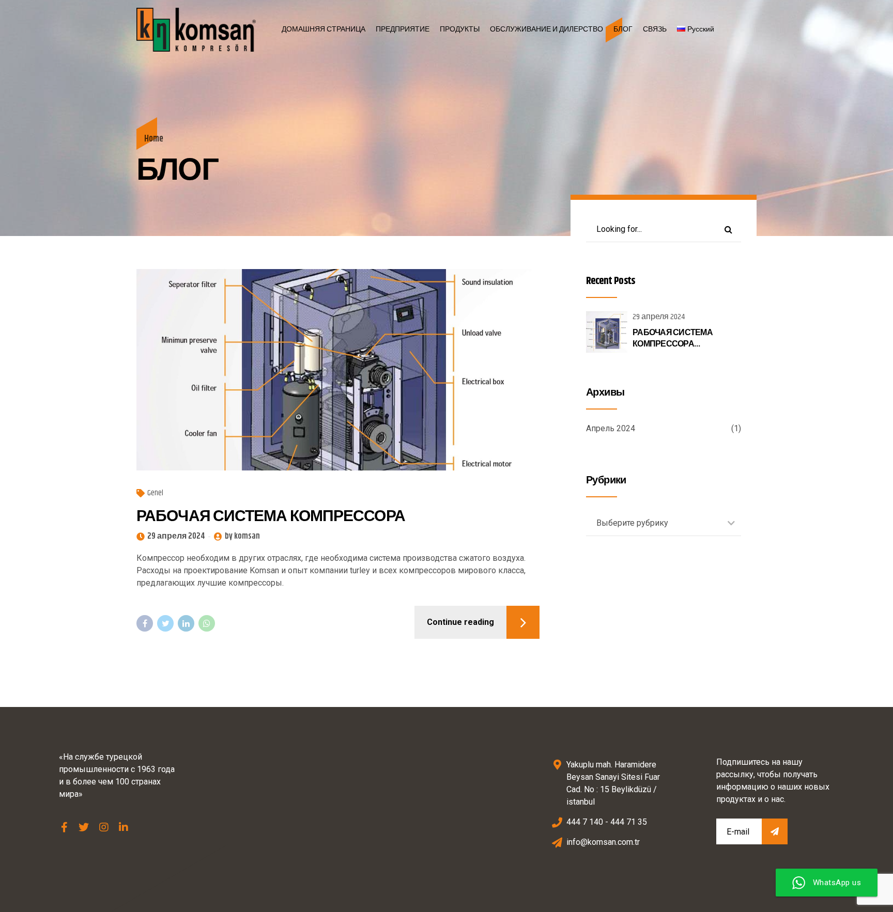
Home (153, 139)
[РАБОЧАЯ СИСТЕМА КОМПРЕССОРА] (338, 369)
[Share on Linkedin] (186, 623)
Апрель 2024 (610, 428)
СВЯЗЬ (655, 29)
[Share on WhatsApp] (206, 623)
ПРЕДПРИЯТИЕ (402, 29)
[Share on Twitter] (165, 623)
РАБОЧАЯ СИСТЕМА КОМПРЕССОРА (270, 516)
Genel (155, 493)
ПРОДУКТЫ (460, 29)
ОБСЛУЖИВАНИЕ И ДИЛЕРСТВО (546, 29)
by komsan (242, 536)
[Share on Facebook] (144, 623)
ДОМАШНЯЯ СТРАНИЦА (323, 29)
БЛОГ (623, 29)
